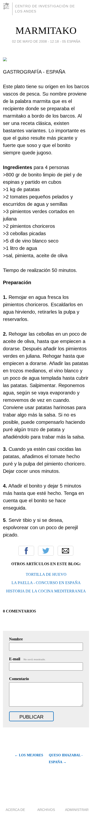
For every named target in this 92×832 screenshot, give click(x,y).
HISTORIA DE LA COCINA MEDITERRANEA (46, 591)
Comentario (19, 679)
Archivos (46, 810)
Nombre (16, 639)
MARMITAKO (46, 30)
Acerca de (15, 810)
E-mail (27, 659)
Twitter (46, 551)
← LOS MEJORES (28, 755)
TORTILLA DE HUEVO (46, 574)
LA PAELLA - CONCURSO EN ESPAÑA (46, 583)
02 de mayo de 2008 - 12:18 (35, 41)
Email (65, 551)
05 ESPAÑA (71, 41)
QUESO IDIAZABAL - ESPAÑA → (66, 758)
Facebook (26, 551)
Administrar (77, 810)
